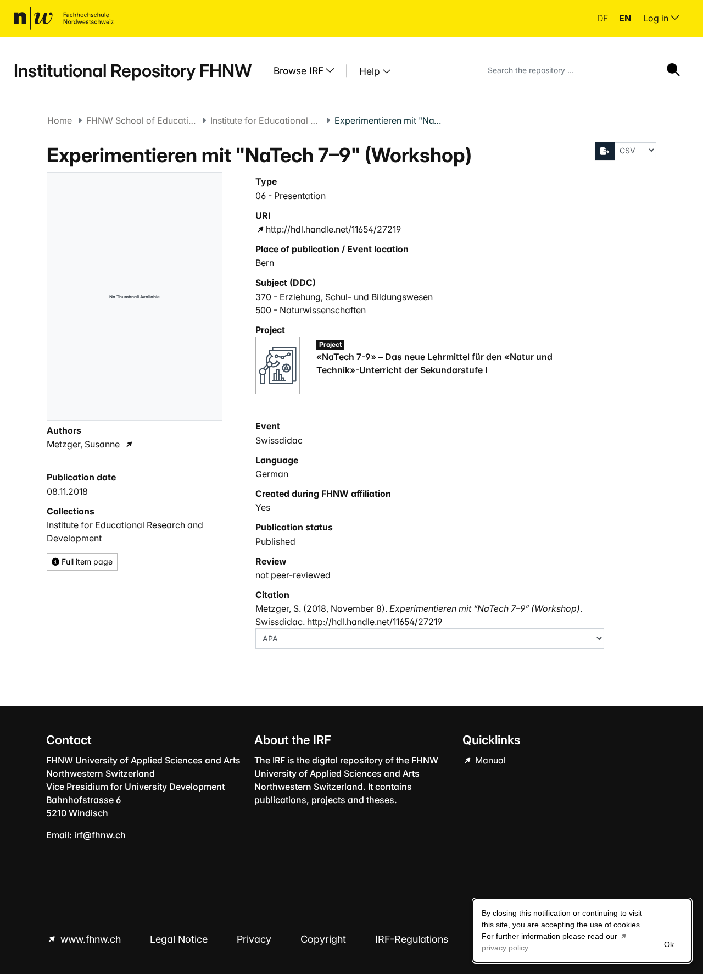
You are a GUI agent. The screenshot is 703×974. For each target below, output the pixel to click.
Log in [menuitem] (657, 18)
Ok (669, 944)
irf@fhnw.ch (100, 834)
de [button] (603, 18)
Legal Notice (180, 939)
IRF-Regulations (411, 939)
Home (59, 120)
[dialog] (582, 930)
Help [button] (371, 71)
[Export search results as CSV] (605, 151)
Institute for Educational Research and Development (265, 120)
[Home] (64, 18)
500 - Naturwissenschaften (310, 310)
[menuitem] (308, 70)
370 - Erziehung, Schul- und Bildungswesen (344, 296)
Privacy (255, 939)
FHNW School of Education (141, 120)
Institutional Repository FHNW (133, 70)
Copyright (324, 939)
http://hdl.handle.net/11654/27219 (333, 229)
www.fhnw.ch (91, 939)
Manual (489, 760)
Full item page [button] (86, 561)
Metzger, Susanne (83, 444)
